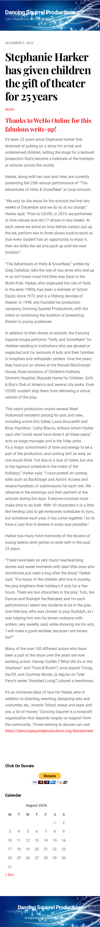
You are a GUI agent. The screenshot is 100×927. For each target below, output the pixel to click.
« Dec (9, 875)
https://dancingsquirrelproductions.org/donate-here (49, 731)
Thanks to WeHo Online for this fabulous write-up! (48, 124)
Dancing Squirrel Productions (48, 918)
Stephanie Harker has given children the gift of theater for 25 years (48, 76)
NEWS (9, 109)
